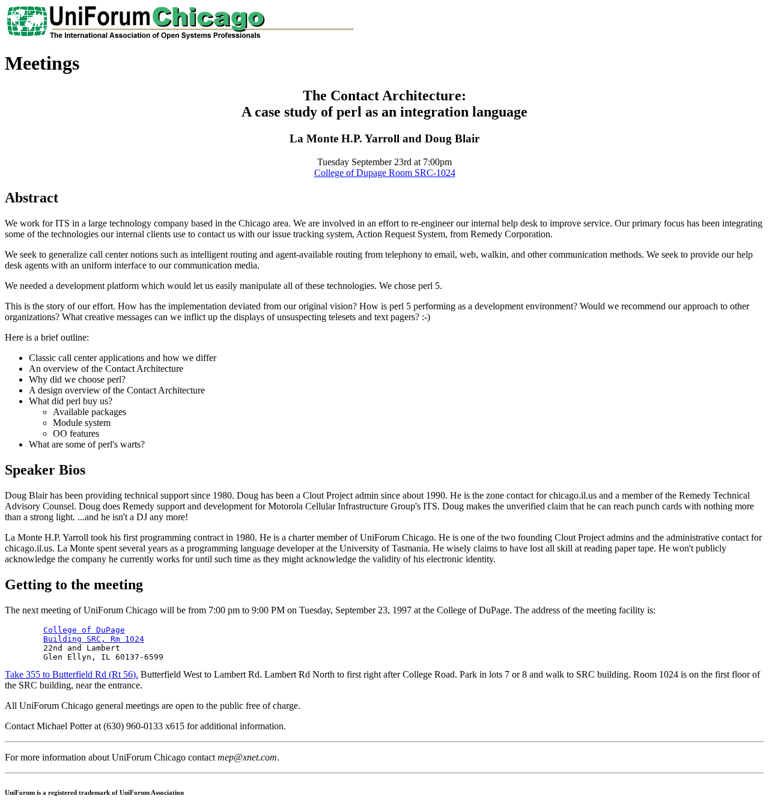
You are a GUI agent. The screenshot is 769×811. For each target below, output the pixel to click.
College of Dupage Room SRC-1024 (384, 173)
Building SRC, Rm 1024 (93, 638)
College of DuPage (84, 629)
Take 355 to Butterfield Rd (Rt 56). (71, 674)
